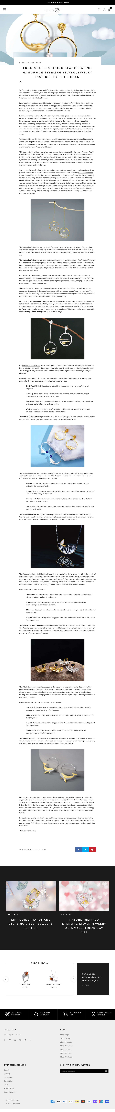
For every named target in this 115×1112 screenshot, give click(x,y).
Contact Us (8, 1081)
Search (6, 1070)
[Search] (99, 9)
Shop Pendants (66, 1042)
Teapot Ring (25, 984)
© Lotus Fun (12, 1100)
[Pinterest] (20, 1039)
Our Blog (7, 1074)
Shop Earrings (65, 1038)
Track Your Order (10, 1092)
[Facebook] (5, 1039)
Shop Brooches (65, 1053)
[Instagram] (15, 1039)
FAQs (6, 1085)
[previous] (5, 979)
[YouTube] (25, 1039)
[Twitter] (10, 1039)
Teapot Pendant (54, 984)
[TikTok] (30, 1039)
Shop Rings (64, 1035)
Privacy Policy (9, 1088)
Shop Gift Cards (66, 1057)
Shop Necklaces (66, 1046)
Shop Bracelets (65, 1049)
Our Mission (8, 1077)
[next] (73, 979)
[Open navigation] (4, 9)
